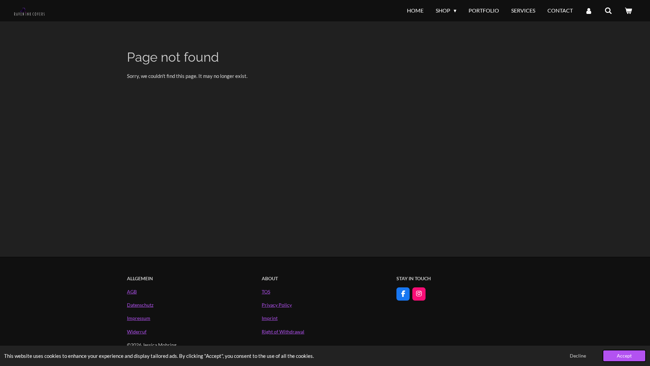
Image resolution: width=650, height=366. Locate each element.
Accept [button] (624, 356)
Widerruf (137, 331)
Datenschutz (140, 305)
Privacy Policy (277, 305)
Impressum (138, 318)
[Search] (608, 10)
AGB (132, 291)
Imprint (270, 318)
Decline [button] (578, 356)
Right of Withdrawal (283, 331)
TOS (266, 291)
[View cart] (628, 10)
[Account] (589, 10)
